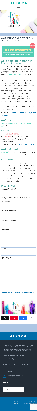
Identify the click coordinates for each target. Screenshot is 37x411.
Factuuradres (6, 230)
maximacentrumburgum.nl (25, 144)
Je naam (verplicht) (8, 189)
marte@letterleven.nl (15, 376)
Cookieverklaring (23, 365)
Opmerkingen (6, 258)
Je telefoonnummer (8, 220)
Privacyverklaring (9, 365)
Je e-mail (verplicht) (9, 211)
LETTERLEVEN (18, 3)
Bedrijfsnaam (6, 201)
